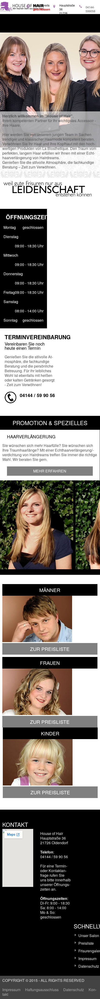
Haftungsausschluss (42, 989)
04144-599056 (90, 9)
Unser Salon (88, 935)
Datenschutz (88, 966)
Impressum (87, 958)
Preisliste (86, 943)
